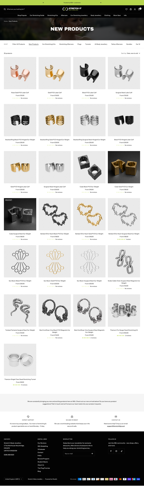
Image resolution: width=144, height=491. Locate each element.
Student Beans (43, 462)
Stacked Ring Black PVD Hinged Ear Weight (20, 140)
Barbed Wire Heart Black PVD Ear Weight (54, 234)
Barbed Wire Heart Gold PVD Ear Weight (89, 234)
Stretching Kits (52, 15)
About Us (41, 465)
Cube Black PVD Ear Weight (89, 187)
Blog (39, 471)
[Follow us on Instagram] (116, 451)
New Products (33, 44)
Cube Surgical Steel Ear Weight (20, 234)
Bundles (129, 44)
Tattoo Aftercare (117, 44)
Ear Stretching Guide (37, 15)
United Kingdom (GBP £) (12, 479)
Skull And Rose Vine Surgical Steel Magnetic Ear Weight (89, 331)
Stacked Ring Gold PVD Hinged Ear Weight (54, 140)
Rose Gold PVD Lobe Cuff (20, 93)
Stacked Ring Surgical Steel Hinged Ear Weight (89, 140)
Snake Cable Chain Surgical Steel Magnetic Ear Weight (124, 282)
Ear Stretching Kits (48, 44)
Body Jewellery (96, 15)
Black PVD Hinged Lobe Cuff (124, 140)
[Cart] (139, 9)
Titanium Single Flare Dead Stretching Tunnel (20, 379)
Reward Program (43, 459)
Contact (40, 452)
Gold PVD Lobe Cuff (55, 93)
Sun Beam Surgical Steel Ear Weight (89, 281)
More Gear (117, 15)
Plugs (79, 44)
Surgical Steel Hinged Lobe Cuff (55, 187)
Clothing (107, 15)
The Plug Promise (44, 468)
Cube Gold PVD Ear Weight (124, 187)
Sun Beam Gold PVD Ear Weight (55, 281)
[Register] (92, 453)
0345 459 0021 (9, 455)
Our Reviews (42, 443)
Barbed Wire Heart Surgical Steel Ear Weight (124, 234)
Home (6, 21)
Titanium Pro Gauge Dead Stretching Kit (124, 330)
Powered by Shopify (51, 479)
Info (125, 15)
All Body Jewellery (101, 44)
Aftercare (64, 15)
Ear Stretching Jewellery (79, 15)
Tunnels (88, 44)
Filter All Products (18, 44)
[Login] (135, 9)
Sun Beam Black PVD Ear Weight (20, 281)
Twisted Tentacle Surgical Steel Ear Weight (20, 330)
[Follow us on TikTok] (121, 451)
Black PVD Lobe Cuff (89, 93)
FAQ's (39, 455)
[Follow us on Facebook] (111, 451)
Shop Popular (22, 15)
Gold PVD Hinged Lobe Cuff (20, 187)
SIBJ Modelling (43, 446)
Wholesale (41, 449)
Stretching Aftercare (66, 44)
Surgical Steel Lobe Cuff (124, 93)
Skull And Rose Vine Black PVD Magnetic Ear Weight (54, 331)
